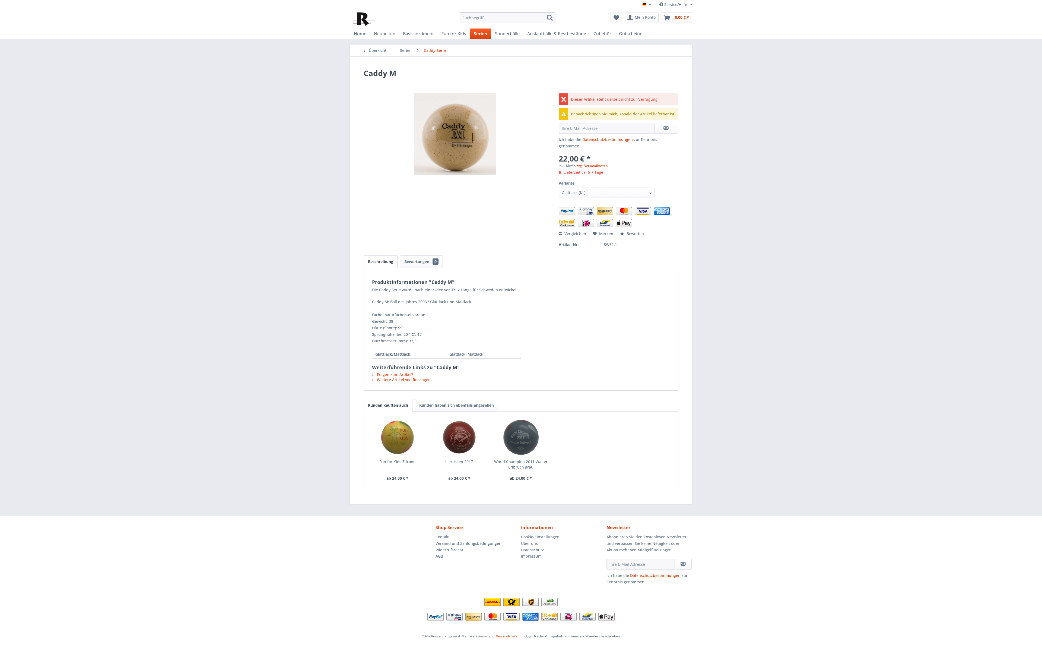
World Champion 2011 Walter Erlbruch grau (521, 464)
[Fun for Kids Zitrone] (397, 437)
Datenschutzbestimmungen (607, 139)
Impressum (531, 556)
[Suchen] (549, 17)
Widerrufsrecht (449, 549)
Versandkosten (508, 636)
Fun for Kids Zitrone (397, 461)
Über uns (529, 543)
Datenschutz (532, 549)
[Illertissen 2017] (459, 437)
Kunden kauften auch (388, 405)
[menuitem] (507, 17)
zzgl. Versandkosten (592, 165)
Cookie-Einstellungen (540, 536)
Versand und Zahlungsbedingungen (468, 543)
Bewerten (634, 233)
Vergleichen (574, 233)
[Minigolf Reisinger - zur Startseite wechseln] (364, 19)
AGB (439, 556)
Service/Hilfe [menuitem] (675, 4)
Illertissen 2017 (459, 461)
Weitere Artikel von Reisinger (403, 379)
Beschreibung (380, 261)
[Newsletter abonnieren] (683, 564)
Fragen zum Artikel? (394, 374)
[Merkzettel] (616, 17)
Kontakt (443, 536)
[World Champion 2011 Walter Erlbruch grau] (521, 437)
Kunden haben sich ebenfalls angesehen (456, 405)
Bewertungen (420, 261)
